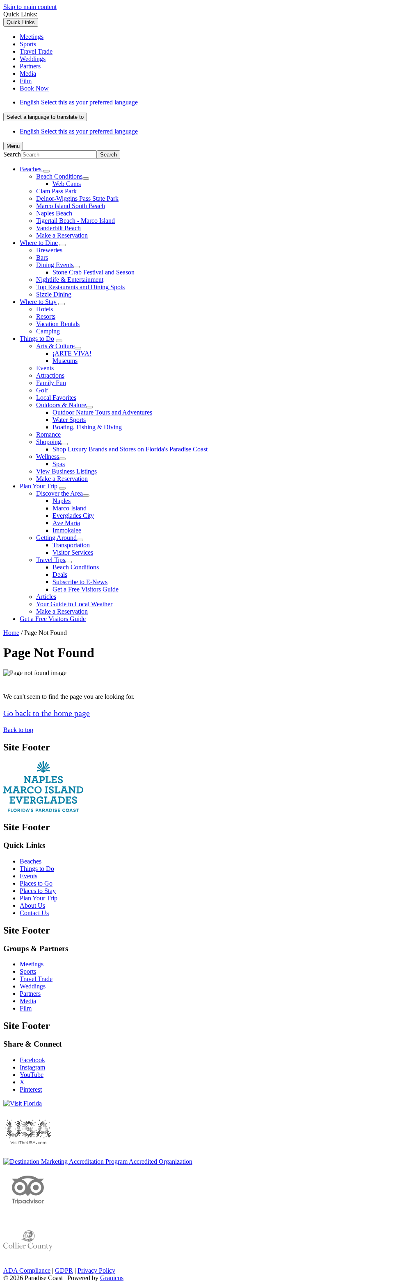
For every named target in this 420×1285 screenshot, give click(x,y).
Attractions (50, 375)
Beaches (30, 861)
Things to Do (37, 338)
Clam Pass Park (56, 191)
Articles (46, 596)
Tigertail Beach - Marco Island (75, 220)
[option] (218, 102)
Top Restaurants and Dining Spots (80, 286)
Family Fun (51, 382)
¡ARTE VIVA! (71, 353)
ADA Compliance (26, 1270)
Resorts (45, 316)
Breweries (49, 250)
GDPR (64, 1270)
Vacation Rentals (58, 323)
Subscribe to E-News (79, 581)
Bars (42, 257)
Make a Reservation (62, 235)
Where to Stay (38, 301)
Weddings (33, 986)
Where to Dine (39, 242)
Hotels (44, 309)
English (79, 102)
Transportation (71, 545)
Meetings (31, 964)
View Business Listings (66, 471)
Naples (61, 500)
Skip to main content (30, 6)
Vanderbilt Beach (58, 227)
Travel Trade (36, 978)
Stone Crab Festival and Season (93, 272)
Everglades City (73, 515)
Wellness (47, 456)
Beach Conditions (59, 176)
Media (28, 1000)
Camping (48, 331)
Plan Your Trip (38, 486)
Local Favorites (56, 397)
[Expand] (46, 171)
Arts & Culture (55, 345)
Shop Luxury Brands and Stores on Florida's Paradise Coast (130, 449)
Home (11, 632)
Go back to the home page (46, 713)
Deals (59, 574)
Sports (28, 971)
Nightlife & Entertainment (69, 279)
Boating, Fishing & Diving (87, 427)
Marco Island (69, 508)
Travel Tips (50, 559)
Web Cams (66, 183)
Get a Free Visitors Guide (85, 589)
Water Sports (69, 419)
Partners (30, 993)
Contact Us (34, 912)
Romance (48, 434)
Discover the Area (59, 493)
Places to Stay (38, 890)
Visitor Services (72, 552)
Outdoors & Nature (61, 404)
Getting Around (56, 537)
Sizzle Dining (53, 294)
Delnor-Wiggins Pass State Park (77, 198)
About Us (32, 905)
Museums (65, 360)
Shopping (48, 441)
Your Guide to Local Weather (74, 604)
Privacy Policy (96, 1270)
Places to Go (36, 883)
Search (12, 154)
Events (45, 368)
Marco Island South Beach (70, 205)
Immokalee (66, 530)
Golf (42, 390)
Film (26, 1008)
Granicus (111, 1277)
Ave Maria (66, 522)
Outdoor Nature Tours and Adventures (102, 412)
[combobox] (45, 117)
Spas (58, 463)
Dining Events (54, 264)
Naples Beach (54, 213)
